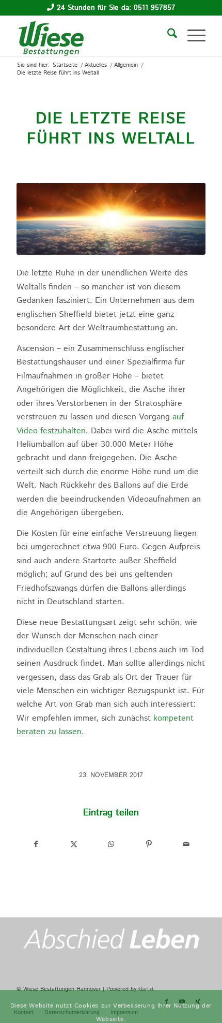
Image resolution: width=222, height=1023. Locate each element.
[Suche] (167, 35)
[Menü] (191, 35)
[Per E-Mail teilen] (186, 844)
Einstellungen (171, 974)
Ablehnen (112, 1000)
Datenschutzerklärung (177, 953)
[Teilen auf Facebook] (36, 844)
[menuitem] (167, 35)
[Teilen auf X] (73, 844)
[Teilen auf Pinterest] (148, 844)
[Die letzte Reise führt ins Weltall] (111, 219)
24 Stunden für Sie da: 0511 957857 (116, 8)
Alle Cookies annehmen (74, 974)
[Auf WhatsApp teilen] (111, 844)
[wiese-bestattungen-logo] (92, 35)
